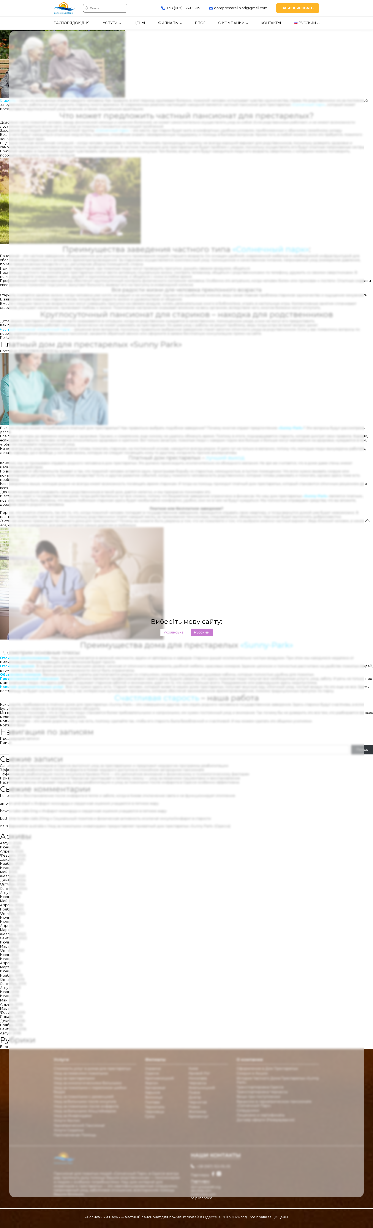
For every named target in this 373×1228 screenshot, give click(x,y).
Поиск (6, 743)
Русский (202, 632)
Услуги (110, 23)
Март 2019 (9, 1008)
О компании (231, 23)
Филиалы (168, 23)
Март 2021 (9, 967)
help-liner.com (201, 1198)
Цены (139, 23)
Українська (173, 632)
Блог (200, 23)
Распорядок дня (72, 23)
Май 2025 (8, 872)
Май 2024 (8, 901)
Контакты (271, 23)
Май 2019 (8, 1000)
